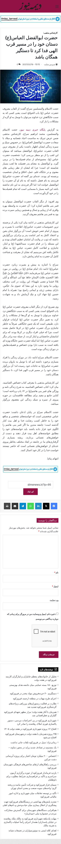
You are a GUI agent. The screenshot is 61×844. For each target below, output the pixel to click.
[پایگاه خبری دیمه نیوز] (30, 6)
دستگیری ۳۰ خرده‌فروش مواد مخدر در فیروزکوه (33, 693)
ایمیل (55, 586)
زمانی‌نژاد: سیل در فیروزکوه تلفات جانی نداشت (33, 742)
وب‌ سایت (54, 600)
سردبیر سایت (49, 64)
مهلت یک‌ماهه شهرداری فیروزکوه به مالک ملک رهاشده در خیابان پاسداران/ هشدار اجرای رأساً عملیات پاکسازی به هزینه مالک (30, 822)
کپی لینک (30, 491)
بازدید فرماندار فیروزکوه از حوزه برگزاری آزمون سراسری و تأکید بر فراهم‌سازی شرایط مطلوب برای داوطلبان (31, 776)
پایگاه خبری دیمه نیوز (32, 129)
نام (56, 572)
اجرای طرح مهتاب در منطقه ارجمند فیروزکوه (34, 698)
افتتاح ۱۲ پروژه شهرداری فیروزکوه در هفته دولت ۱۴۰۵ (30, 729)
